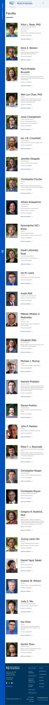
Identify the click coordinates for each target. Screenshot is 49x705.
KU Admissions (42, 671)
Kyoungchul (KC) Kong (30, 227)
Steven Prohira (29, 405)
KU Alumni (41, 686)
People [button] (14, 6)
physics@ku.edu (9, 677)
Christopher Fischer (31, 179)
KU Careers (41, 683)
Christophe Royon (31, 491)
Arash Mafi (26, 293)
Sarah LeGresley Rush (29, 251)
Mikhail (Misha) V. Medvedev (30, 315)
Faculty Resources (32, 693)
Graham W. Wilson (31, 580)
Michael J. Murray (30, 361)
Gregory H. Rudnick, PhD (32, 513)
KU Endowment (42, 674)
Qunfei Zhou (28, 644)
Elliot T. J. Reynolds (31, 446)
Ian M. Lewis (27, 273)
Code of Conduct (32, 668)
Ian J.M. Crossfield (31, 138)
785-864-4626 (9, 679)
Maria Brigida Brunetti (28, 70)
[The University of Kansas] (12, 668)
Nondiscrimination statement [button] (12, 699)
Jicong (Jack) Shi (30, 539)
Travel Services (31, 689)
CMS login (31, 701)
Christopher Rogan (31, 470)
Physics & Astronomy (25, 3)
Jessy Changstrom (31, 116)
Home (11, 6)
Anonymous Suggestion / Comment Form (31, 680)
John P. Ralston (29, 426)
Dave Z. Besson (29, 48)
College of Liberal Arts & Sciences (24, 1)
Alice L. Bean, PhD (31, 24)
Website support (30, 699)
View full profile (26, 39)
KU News (41, 677)
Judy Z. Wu (27, 601)
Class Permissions (32, 675)
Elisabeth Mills (28, 340)
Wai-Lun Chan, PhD (31, 94)
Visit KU (41, 668)
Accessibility (31, 697)
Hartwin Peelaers (30, 381)
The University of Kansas (44, 699)
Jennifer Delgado (30, 158)
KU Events (41, 680)
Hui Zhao (26, 621)
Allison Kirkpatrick (31, 202)
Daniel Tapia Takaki (31, 560)
